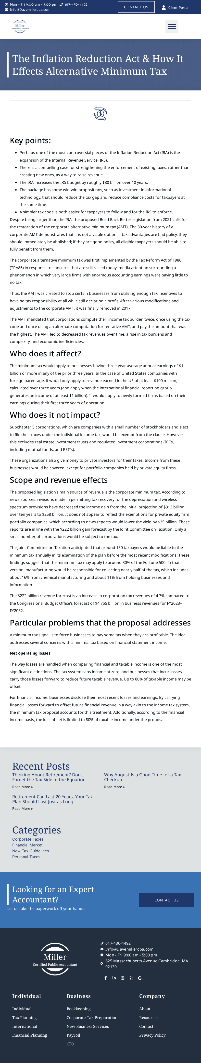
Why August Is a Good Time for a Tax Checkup (142, 777)
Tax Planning (24, 1017)
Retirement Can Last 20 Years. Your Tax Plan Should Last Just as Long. (52, 799)
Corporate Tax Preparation (92, 1017)
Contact (146, 1026)
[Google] (139, 978)
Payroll (73, 1035)
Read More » (22, 786)
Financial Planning (29, 1035)
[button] (171, 26)
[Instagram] (122, 978)
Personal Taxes (26, 856)
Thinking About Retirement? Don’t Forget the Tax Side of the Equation (49, 777)
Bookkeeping (79, 1008)
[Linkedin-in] (114, 978)
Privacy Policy (152, 1035)
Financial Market (27, 845)
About (145, 1008)
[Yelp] (131, 978)
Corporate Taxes (27, 839)
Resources (148, 1017)
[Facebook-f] (105, 978)
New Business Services (88, 1026)
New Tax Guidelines (30, 850)
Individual (22, 1008)
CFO (70, 1044)
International (24, 1026)
